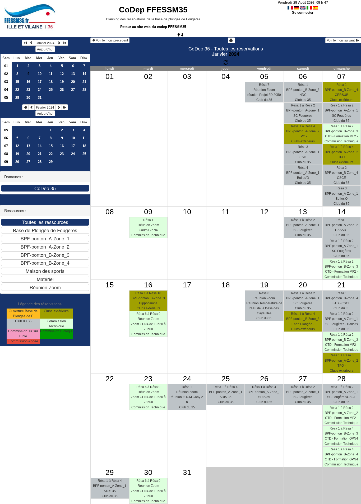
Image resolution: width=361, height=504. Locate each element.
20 (73, 82)
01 (6, 66)
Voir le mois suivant (341, 40)
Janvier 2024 (45, 42)
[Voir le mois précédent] (31, 43)
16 (28, 82)
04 (6, 90)
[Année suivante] (65, 43)
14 (84, 74)
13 (73, 74)
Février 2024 (45, 107)
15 (17, 82)
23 (28, 90)
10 (39, 74)
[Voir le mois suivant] (59, 43)
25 (51, 90)
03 (6, 82)
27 (73, 90)
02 (6, 74)
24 (39, 90)
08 (6, 154)
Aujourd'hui (45, 49)
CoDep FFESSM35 (153, 9)
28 (84, 90)
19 (62, 82)
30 (28, 98)
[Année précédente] (25, 43)
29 (17, 98)
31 (39, 98)
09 (6, 162)
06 (6, 138)
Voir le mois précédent (111, 40)
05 (6, 98)
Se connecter (302, 13)
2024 (234, 53)
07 (6, 146)
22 (17, 90)
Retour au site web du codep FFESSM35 (153, 27)
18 (51, 82)
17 (39, 82)
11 (50, 74)
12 (62, 74)
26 (62, 90)
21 (84, 82)
